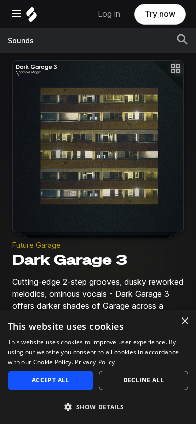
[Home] (31, 17)
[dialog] (98, 367)
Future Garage (36, 245)
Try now (160, 14)
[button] (98, 406)
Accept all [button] (50, 380)
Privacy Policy (95, 362)
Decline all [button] (143, 380)
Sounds (21, 41)
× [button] (184, 321)
